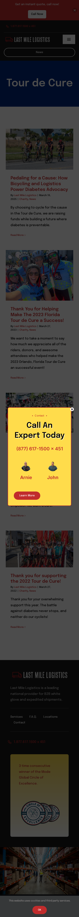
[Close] (72, 409)
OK (39, 910)
